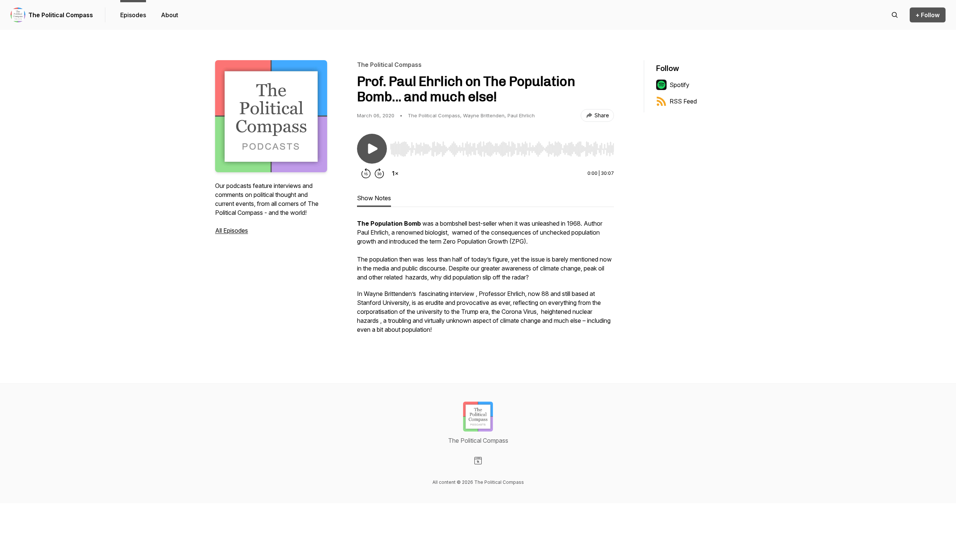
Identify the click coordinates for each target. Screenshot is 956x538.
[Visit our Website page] (478, 460)
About (169, 15)
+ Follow (928, 15)
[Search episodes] (895, 14)
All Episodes (231, 230)
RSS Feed (683, 101)
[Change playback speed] (395, 173)
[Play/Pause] (372, 149)
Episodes (133, 15)
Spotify (679, 85)
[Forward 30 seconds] (379, 173)
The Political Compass (60, 15)
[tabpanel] (485, 280)
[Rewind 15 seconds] (366, 173)
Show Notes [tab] (374, 198)
